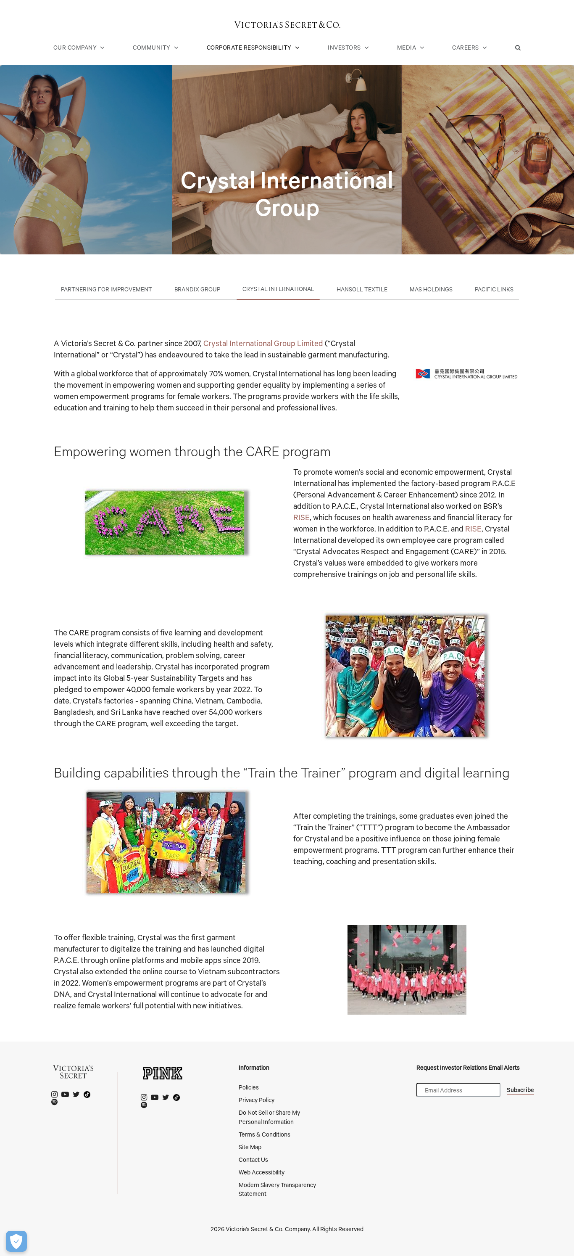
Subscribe (520, 1090)
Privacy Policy (256, 1100)
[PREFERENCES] (16, 1241)
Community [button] (152, 47)
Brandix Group (197, 289)
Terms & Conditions (264, 1134)
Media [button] (406, 47)
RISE (301, 517)
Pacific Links (494, 289)
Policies (249, 1087)
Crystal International (278, 289)
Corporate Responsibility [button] (249, 47)
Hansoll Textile (362, 289)
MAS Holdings (431, 289)
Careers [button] (465, 47)
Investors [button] (344, 47)
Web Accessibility (261, 1172)
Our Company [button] (75, 47)
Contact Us (253, 1159)
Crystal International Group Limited (263, 343)
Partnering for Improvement (106, 289)
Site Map (250, 1147)
